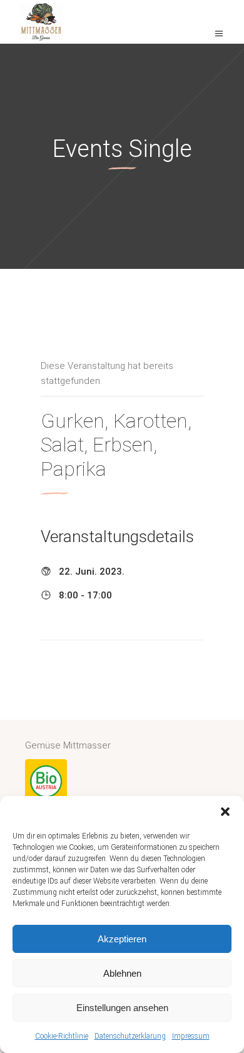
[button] (225, 811)
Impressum (191, 1036)
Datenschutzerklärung (130, 1036)
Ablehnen (122, 973)
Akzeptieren (122, 939)
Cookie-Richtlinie (61, 1036)
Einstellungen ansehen (122, 1007)
